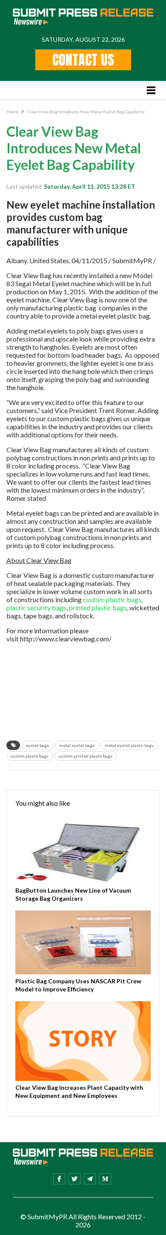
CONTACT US (83, 59)
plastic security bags (36, 607)
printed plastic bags (98, 607)
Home (12, 111)
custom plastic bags (112, 599)
